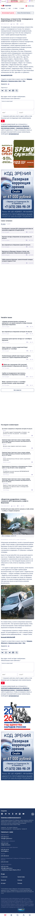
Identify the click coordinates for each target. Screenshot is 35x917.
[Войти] (24, 915)
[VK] (9, 814)
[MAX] (20, 814)
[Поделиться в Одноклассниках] (6, 90)
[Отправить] (3, 121)
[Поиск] (17, 915)
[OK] (13, 814)
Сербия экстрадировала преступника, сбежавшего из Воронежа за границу (14, 373)
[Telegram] (6, 814)
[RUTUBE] (16, 814)
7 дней (8, 224)
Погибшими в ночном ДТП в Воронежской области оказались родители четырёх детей (17, 229)
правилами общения (22, 128)
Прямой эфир (31, 5)
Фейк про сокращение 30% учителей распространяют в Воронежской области (14, 365)
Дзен (19, 81)
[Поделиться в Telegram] (9, 90)
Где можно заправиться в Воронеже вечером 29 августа (17, 428)
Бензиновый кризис (8, 13)
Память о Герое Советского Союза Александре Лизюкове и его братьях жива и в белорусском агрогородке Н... (15, 487)
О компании (4, 877)
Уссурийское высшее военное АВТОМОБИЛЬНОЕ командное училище (16, 472)
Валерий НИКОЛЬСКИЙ (8, 637)
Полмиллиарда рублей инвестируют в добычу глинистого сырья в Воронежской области (16, 356)
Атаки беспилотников (24, 13)
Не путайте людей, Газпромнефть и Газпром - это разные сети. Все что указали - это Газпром (16, 433)
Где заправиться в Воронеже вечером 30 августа (17, 331)
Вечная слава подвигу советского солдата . (14, 446)
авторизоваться (14, 134)
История (3, 883)
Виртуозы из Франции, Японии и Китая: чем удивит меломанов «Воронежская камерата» (16, 252)
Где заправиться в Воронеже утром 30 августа (16, 245)
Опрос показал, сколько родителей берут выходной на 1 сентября (15, 348)
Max (24, 81)
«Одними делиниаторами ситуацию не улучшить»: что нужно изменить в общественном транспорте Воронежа (17, 323)
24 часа (3, 224)
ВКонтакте (4, 81)
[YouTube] (23, 814)
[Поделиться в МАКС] (13, 90)
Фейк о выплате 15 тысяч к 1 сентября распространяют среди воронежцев (13, 382)
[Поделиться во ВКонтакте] (2, 90)
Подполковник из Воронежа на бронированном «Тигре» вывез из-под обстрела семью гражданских (17, 467)
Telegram (29, 79)
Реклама (20, 883)
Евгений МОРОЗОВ (6, 75)
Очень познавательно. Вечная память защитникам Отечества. (16, 459)
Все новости (17, 390)
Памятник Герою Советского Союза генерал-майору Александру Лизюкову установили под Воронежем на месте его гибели (16, 441)
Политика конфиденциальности (11, 817)
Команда (20, 880)
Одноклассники (13, 81)
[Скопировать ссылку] (16, 90)
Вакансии (3, 880)
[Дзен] (2, 814)
